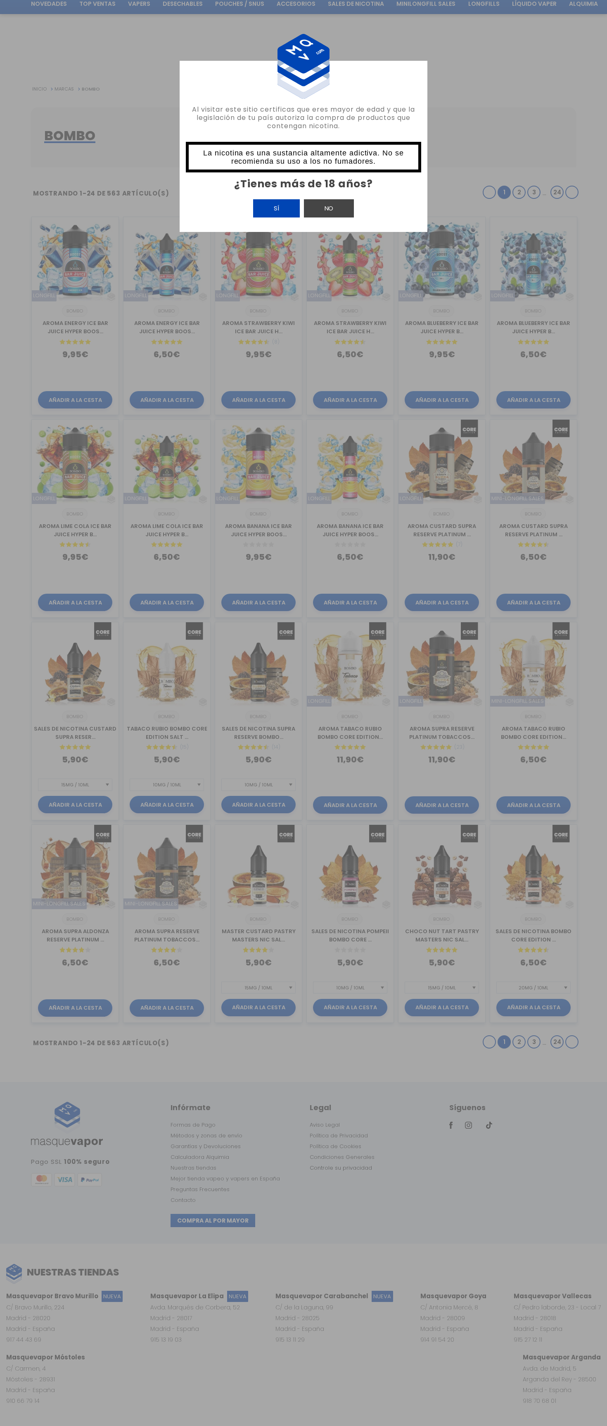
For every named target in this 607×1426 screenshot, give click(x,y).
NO (329, 208)
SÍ (276, 208)
